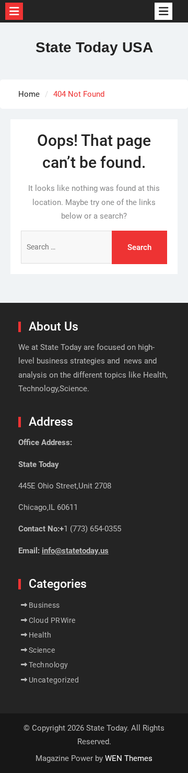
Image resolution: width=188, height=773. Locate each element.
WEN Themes (128, 758)
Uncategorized (54, 680)
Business (44, 605)
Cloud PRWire (52, 620)
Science (42, 650)
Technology (48, 665)
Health (40, 635)
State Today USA (94, 47)
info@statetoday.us (75, 550)
